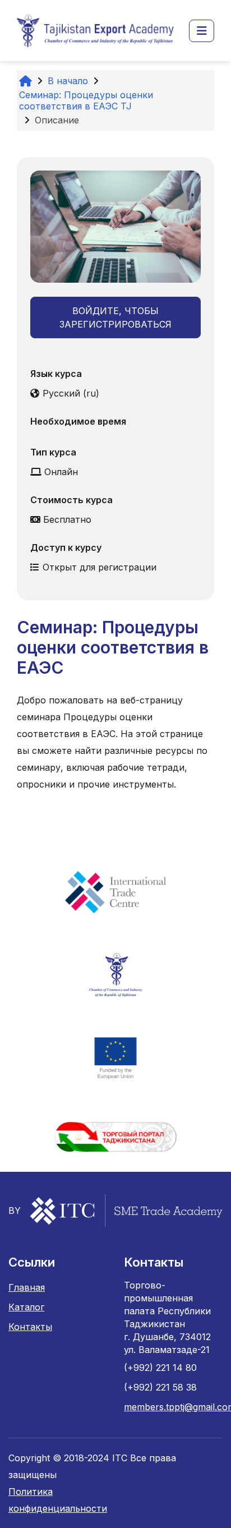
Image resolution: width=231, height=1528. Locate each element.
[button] (201, 31)
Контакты (30, 1326)
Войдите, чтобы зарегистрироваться (115, 317)
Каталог (26, 1307)
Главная (26, 1287)
